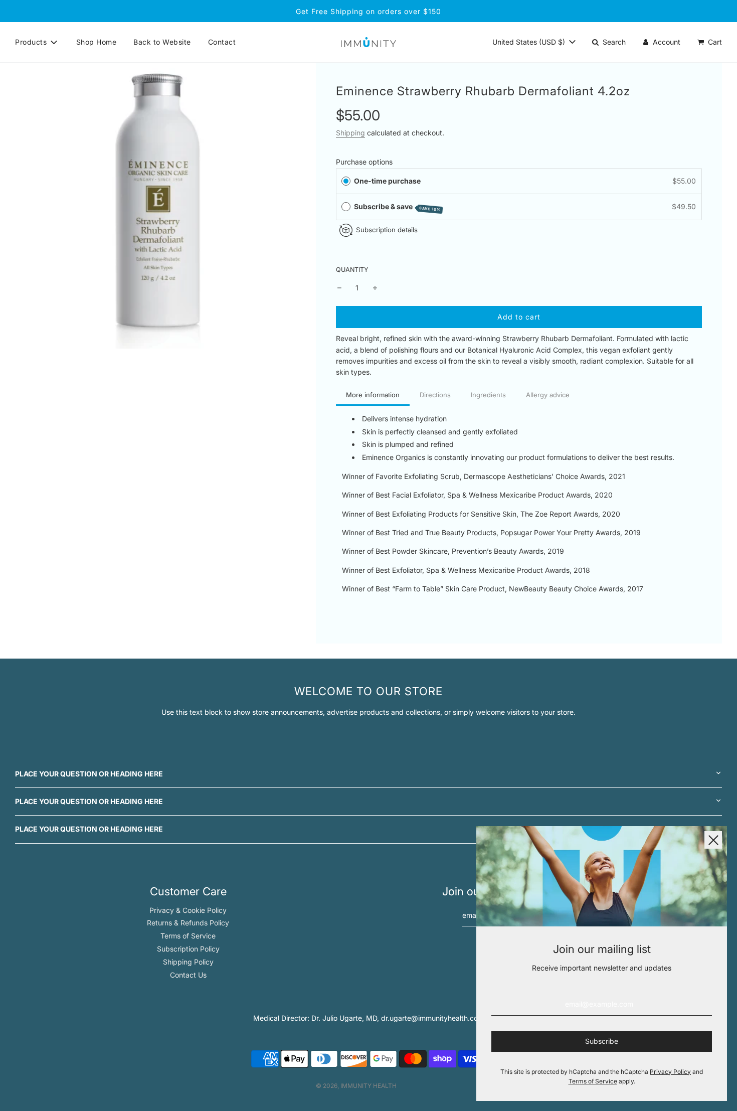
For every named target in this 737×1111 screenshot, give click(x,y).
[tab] (373, 396)
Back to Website (162, 42)
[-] (339, 288)
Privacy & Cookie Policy (188, 910)
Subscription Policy (188, 948)
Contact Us (188, 975)
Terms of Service (188, 935)
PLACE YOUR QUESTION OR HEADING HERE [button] (89, 773)
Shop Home (96, 42)
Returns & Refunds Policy (188, 922)
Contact (222, 42)
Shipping (350, 132)
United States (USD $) (529, 42)
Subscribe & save (397, 207)
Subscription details (387, 230)
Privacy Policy (670, 1071)
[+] (375, 288)
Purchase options (364, 161)
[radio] (345, 181)
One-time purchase (387, 181)
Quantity (352, 269)
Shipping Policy (188, 962)
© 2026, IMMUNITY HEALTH (356, 1085)
